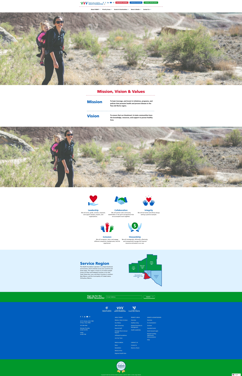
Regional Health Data (120, 353)
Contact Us (146, 9)
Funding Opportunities (151, 2)
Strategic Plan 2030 (136, 2)
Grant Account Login (152, 331)
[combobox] (236, 375)
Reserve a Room (135, 348)
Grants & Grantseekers (120, 9)
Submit (148, 297)
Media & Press (118, 350)
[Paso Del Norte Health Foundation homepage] (91, 3)
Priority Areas (106, 9)
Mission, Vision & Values (121, 320)
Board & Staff (118, 328)
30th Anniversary (119, 325)
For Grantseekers (151, 323)
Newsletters (118, 348)
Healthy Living (135, 323)
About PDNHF (119, 317)
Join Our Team (118, 338)
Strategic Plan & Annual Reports (121, 331)
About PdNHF (95, 9)
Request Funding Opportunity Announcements (151, 335)
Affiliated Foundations (121, 335)
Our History (118, 323)
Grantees (149, 325)
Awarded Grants (151, 328)
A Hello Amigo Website (136, 374)
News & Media (135, 9)
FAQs (148, 340)
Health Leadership (136, 330)
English (236, 374)
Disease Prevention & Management (136, 326)
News (116, 345)
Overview (133, 320)
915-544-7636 (83, 325)
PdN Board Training (121, 2)
